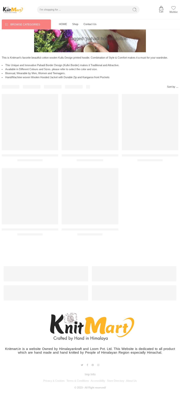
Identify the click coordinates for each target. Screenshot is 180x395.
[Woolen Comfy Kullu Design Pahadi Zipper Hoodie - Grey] (90, 122)
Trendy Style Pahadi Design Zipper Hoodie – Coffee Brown (40, 155)
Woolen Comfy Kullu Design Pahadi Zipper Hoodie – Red (39, 229)
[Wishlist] (53, 99)
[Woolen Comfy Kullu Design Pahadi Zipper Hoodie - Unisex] (90, 196)
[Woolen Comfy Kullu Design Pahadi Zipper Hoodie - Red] (30, 196)
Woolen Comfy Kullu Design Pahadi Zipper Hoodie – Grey (99, 155)
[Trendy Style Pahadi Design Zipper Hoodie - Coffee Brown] (30, 122)
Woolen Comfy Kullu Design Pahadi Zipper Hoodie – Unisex (101, 229)
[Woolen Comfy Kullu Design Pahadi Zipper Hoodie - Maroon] (150, 122)
